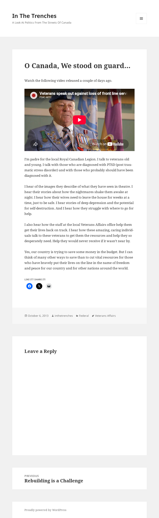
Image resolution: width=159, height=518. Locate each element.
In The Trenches (34, 15)
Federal (84, 315)
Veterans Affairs (105, 315)
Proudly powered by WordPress (45, 510)
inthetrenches (64, 315)
